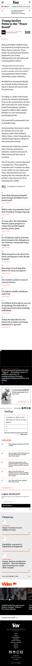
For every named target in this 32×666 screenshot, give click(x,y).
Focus (16, 635)
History (16, 646)
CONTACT (16, 655)
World (16, 644)
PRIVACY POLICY (16, 657)
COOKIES (16, 659)
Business (16, 639)
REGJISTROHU (7, 505)
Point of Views (16, 640)
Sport (16, 647)
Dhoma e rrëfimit (16, 642)
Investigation (16, 637)
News (16, 633)
